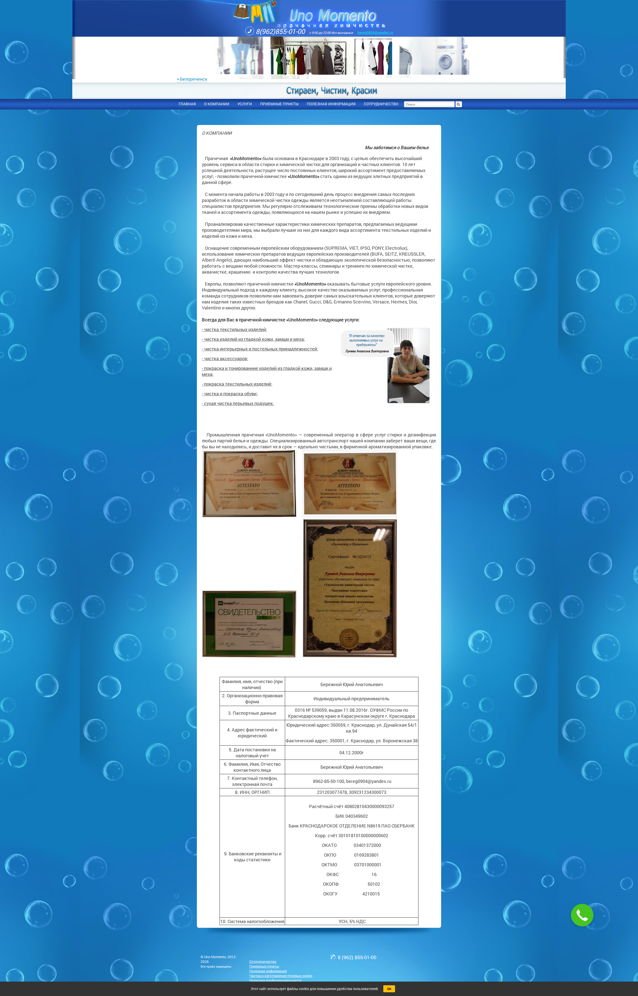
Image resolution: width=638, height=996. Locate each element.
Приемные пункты (264, 966)
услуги (245, 103)
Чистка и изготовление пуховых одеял (280, 975)
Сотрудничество (262, 961)
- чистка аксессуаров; (225, 358)
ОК (389, 989)
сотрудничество (381, 103)
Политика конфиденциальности (275, 980)
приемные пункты (279, 103)
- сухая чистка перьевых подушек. (238, 403)
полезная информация (331, 103)
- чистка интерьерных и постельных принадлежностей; (260, 349)
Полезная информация (268, 971)
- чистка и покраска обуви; (230, 394)
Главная (187, 103)
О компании (216, 103)
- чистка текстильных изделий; (234, 329)
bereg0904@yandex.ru (375, 32)
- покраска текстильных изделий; (237, 384)
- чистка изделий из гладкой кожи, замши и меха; (253, 339)
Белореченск (193, 79)
